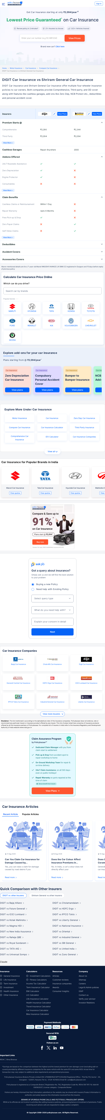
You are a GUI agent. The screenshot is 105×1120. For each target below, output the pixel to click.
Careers (82, 983)
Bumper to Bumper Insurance (77, 377)
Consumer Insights (60, 991)
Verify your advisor (87, 999)
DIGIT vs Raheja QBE (10, 937)
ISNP (81, 991)
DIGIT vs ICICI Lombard (12, 914)
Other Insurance (11, 995)
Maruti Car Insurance (15, 488)
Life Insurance (10, 980)
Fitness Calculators (38, 980)
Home (4, 68)
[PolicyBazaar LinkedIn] (55, 1047)
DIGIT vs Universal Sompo (13, 954)
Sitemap (82, 980)
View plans (17, 389)
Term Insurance (10, 983)
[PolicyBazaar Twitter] (48, 1047)
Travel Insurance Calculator (38, 1006)
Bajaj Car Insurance (18, 664)
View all (51, 451)
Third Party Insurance (84, 427)
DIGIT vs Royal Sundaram (13, 943)
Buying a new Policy (47, 584)
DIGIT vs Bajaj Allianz (11, 902)
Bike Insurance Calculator (37, 1014)
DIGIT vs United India (63, 948)
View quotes (15, 493)
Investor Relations (87, 1002)
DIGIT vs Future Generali (12, 908)
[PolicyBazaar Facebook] (42, 1047)
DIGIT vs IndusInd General (65, 937)
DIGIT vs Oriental (61, 931)
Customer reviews (60, 980)
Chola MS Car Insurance (52, 664)
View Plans (62, 114)
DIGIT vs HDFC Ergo (63, 908)
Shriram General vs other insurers (47, 895)
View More (7, 143)
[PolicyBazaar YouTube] (61, 1047)
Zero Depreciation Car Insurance (17, 377)
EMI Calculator (32, 991)
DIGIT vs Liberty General (65, 920)
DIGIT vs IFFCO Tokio (63, 914)
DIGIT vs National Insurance (66, 925)
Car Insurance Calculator (52, 427)
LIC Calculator (32, 995)
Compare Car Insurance (48, 68)
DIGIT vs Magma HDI (11, 925)
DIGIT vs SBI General (63, 943)
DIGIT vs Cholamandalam (65, 902)
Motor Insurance (16, 68)
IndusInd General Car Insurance (52, 702)
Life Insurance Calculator (37, 999)
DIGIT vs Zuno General (64, 954)
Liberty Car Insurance (86, 702)
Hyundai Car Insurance (75, 488)
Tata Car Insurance (45, 488)
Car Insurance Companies (84, 437)
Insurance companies (62, 983)
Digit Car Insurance (86, 664)
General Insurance (12, 976)
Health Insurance (11, 991)
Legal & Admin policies (89, 987)
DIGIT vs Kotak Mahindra (13, 920)
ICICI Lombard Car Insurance (86, 683)
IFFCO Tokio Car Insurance (18, 702)
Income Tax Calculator (36, 983)
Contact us (83, 995)
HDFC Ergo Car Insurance (52, 683)
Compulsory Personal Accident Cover (47, 379)
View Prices (75, 38)
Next (52, 631)
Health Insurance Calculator (38, 1002)
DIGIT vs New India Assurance (15, 931)
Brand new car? (52, 46)
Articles (55, 976)
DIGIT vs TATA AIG (9, 948)
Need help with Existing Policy (52, 589)
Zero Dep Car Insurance (84, 418)
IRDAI (2, 1059)
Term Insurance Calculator (38, 987)
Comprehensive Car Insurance (19, 438)
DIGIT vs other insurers (13, 895)
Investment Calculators (40, 976)
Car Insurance (30, 68)
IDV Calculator (52, 437)
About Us (83, 976)
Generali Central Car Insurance (18, 683)
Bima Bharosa (11, 1059)
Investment (9, 987)
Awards (55, 987)
